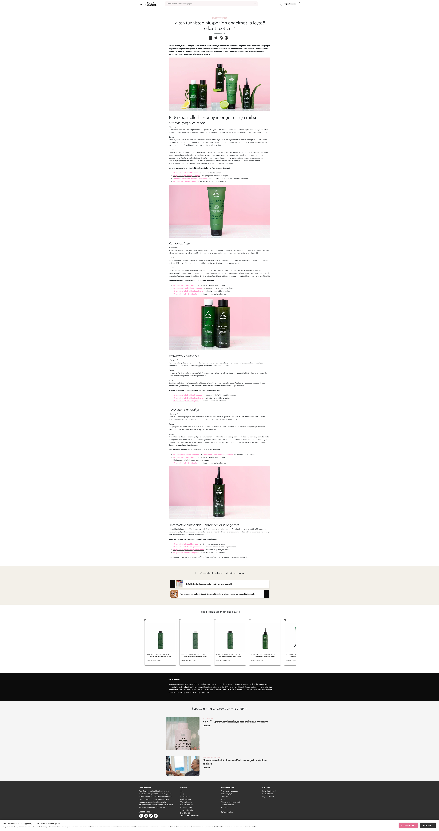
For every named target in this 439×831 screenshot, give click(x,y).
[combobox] (211, 3)
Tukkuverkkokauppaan (229, 791)
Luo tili (223, 799)
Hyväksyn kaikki (408, 825)
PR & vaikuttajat (186, 802)
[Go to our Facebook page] (141, 816)
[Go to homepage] (151, 4)
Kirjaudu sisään (290, 4)
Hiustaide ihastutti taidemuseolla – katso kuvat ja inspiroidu (209, 584)
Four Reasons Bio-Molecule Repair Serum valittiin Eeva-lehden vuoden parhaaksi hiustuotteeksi (217, 594)
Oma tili (224, 796)
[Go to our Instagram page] (146, 816)
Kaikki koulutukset (269, 791)
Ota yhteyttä (185, 813)
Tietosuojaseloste (227, 805)
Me (181, 791)
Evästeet (224, 807)
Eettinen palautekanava (189, 816)
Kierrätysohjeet (186, 807)
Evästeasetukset (227, 812)
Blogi (182, 794)
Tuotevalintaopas (186, 805)
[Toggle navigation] (141, 3)
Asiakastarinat (185, 799)
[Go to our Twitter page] (155, 816)
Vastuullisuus (185, 796)
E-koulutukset (267, 794)
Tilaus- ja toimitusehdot (230, 802)
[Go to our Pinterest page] (151, 816)
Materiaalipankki (186, 810)
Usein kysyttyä (226, 794)
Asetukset (427, 825)
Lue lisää (254, 827)
